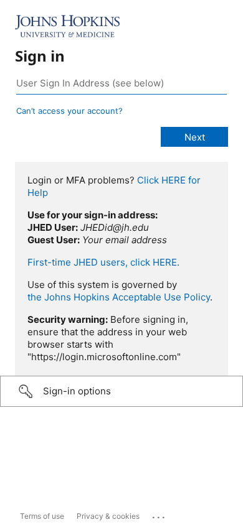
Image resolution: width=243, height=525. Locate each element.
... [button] (159, 514)
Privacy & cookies (108, 516)
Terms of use (42, 516)
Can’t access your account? (69, 111)
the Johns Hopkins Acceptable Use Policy (118, 297)
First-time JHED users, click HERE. (103, 262)
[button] (121, 391)
